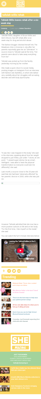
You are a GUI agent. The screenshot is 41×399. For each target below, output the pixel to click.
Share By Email (11, 32)
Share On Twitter (8, 32)
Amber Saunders (25, 28)
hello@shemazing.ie (20, 363)
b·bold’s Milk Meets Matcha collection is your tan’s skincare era (25, 378)
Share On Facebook (5, 32)
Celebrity (4, 28)
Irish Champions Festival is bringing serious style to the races (24, 387)
